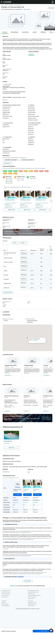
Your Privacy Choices (6, 605)
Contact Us (4, 602)
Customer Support (5, 604)
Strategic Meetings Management (34, 595)
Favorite (52, 8)
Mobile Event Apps (31, 593)
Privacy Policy (30, 600)
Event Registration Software (33, 592)
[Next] (53, 32)
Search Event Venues (6, 592)
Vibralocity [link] (27, 396)
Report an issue (14, 585)
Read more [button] (7, 372)
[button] (16, 20)
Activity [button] (6, 405)
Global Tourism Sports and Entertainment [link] (11, 396)
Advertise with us (31, 605)
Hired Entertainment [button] (27, 405)
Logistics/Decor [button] (35, 405)
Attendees (5, 240)
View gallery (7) (50, 27)
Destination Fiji (8, 441)
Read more (5, 99)
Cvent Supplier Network (6, 590)
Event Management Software (33, 590)
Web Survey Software (32, 596)
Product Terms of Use (32, 602)
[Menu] (1, 2)
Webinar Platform (31, 598)
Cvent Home (4, 600)
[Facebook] (29, 472)
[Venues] (52, 2)
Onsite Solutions (5, 596)
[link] (12, 391)
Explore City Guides (5, 595)
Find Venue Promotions (6, 593)
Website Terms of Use (32, 604)
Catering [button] (10, 405)
